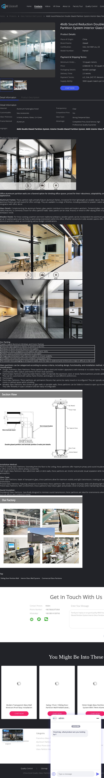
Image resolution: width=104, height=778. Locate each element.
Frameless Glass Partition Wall (48, 738)
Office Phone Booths (44, 745)
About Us (66, 6)
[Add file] (54, 774)
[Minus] (97, 718)
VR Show (56, 6)
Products (38, 6)
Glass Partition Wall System (47, 749)
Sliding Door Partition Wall (10, 578)
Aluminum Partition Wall (45, 742)
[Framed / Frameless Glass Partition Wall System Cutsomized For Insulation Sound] (19, 683)
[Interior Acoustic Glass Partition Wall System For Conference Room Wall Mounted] (57, 683)
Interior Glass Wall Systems (30, 578)
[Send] (98, 774)
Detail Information (8, 97)
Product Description (30, 97)
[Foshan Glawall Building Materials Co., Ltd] (33, 620)
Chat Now (69, 88)
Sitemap (44, 768)
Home (29, 6)
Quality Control (91, 6)
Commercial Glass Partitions (52, 578)
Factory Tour (78, 6)
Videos (47, 6)
